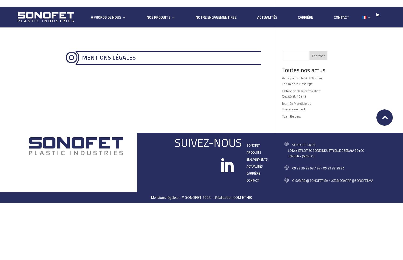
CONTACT (341, 18)
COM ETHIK (242, 197)
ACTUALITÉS (267, 18)
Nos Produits (158, 18)
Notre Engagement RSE (216, 18)
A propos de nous (106, 18)
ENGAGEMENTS (257, 160)
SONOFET (253, 146)
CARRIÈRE (305, 18)
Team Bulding (291, 116)
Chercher (318, 55)
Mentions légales (164, 197)
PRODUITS (254, 153)
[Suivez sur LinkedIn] (227, 166)
